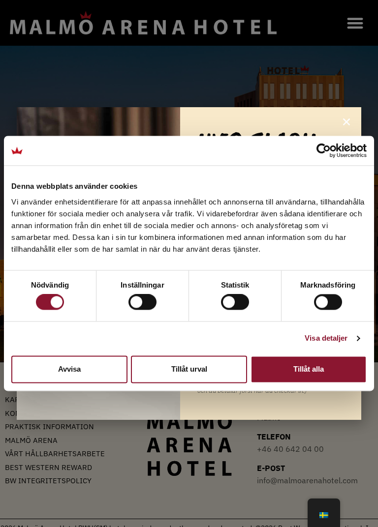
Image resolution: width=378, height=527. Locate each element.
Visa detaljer (326, 338)
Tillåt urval (189, 369)
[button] (346, 122)
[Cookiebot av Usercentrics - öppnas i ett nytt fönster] (324, 150)
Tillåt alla (308, 369)
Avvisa (69, 369)
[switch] (142, 302)
